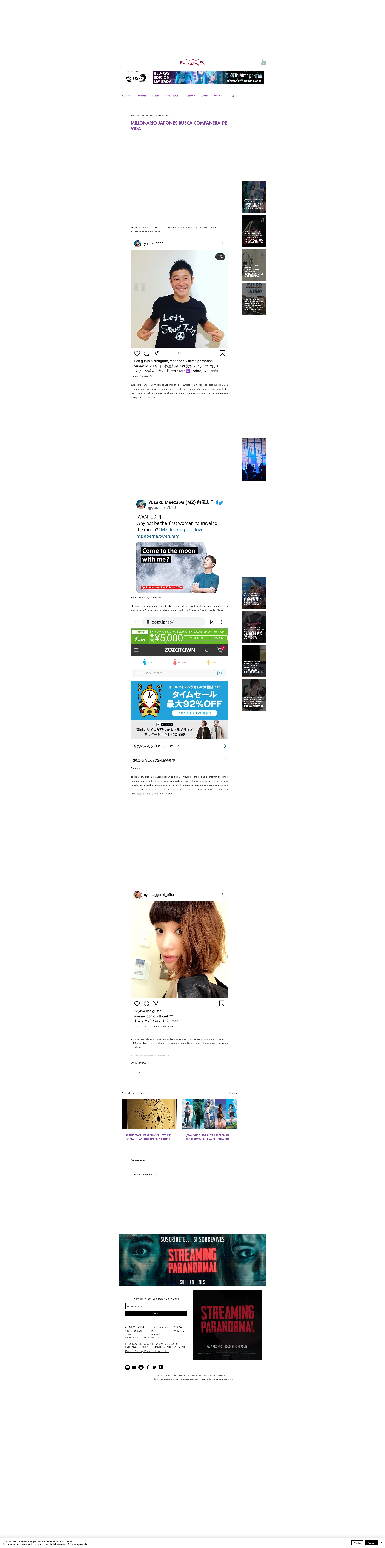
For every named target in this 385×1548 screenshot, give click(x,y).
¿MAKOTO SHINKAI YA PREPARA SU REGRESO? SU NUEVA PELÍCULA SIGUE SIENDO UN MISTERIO (208, 931)
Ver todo (233, 887)
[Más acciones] (226, 115)
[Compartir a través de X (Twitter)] (139, 867)
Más (216, 95)
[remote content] (179, 145)
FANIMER (142, 95)
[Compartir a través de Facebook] (132, 867)
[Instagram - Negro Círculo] (141, 1161)
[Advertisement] (192, 35)
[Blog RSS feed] (161, 1161)
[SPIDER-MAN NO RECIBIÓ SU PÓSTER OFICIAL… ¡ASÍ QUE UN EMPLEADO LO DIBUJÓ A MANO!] (149, 908)
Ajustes (357, 1542)
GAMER (204, 95)
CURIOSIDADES (172, 95)
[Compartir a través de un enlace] (147, 867)
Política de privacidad (78, 1544)
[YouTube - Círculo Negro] (127, 1161)
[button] (263, 62)
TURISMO (190, 95)
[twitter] (154, 1161)
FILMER (155, 95)
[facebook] (147, 1161)
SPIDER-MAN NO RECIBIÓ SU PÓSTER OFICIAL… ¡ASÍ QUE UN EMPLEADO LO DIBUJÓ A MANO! (148, 931)
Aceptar (371, 1542)
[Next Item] (261, 459)
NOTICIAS (127, 95)
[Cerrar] (381, 1543)
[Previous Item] (247, 459)
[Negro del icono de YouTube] (134, 1161)
